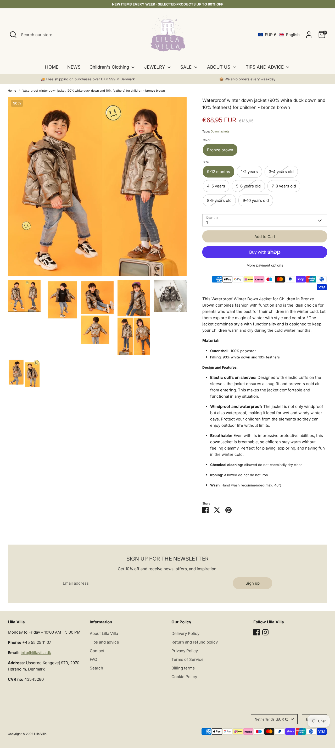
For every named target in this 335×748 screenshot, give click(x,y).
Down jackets (220, 131)
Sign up (252, 583)
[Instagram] (265, 632)
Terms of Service (187, 659)
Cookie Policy (184, 676)
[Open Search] (13, 34)
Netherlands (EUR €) (271, 719)
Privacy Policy (184, 650)
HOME (51, 67)
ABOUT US (219, 67)
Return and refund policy (194, 642)
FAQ (93, 659)
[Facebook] (256, 632)
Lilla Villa (40, 734)
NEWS (74, 67)
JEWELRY (155, 67)
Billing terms (183, 668)
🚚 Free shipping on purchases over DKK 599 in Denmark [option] (88, 79)
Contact (97, 650)
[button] (279, 34)
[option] (97, 188)
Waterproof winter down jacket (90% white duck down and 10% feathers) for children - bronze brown (94, 90)
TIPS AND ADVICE (265, 67)
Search (96, 668)
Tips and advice (104, 642)
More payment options (265, 265)
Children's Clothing (110, 67)
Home (12, 90)
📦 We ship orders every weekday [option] (247, 79)
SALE (186, 67)
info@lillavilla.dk (36, 652)
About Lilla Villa (104, 633)
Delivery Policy (185, 633)
